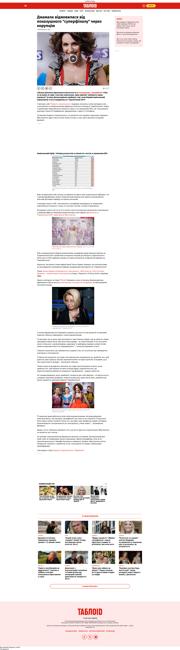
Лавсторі (99, 11)
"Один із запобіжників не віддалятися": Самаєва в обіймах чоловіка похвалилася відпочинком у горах (49, 572)
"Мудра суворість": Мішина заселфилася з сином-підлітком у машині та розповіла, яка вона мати (103, 541)
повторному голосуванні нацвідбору (76, 282)
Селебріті (62, 11)
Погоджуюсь (4, 649)
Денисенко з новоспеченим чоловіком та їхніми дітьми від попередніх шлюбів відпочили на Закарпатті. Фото (76, 573)
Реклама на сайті (71, 631)
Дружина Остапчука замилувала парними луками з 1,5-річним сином (49, 540)
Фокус (119, 19)
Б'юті (81, 11)
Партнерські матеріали (97, 631)
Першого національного (61, 104)
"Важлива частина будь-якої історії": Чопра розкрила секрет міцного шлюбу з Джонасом (129, 571)
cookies (17, 647)
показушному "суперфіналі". (90, 93)
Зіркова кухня (89, 11)
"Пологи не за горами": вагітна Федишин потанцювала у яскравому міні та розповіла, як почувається (130, 542)
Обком (63, 280)
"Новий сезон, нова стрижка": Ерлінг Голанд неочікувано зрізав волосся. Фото (75, 541)
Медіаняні (79, 450)
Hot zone (107, 11)
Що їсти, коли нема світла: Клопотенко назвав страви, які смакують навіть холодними (129, 41)
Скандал (70, 11)
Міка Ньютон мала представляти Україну (67, 247)
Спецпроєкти (116, 11)
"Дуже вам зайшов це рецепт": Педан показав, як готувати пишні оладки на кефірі (103, 571)
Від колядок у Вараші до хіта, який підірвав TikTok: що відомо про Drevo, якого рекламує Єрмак (128, 25)
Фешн (76, 11)
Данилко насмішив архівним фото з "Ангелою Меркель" (128, 33)
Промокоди (110, 631)
